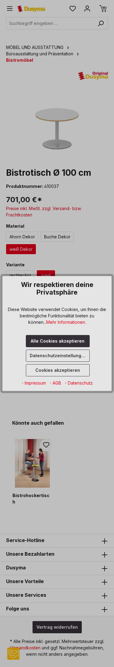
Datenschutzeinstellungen (58, 355)
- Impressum (34, 382)
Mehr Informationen (65, 322)
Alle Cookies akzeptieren (58, 341)
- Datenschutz (79, 382)
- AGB (56, 382)
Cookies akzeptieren (57, 370)
